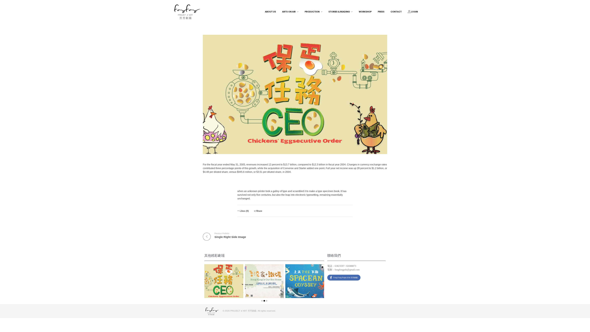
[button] (262, 301)
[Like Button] (238, 211)
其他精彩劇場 (214, 255)
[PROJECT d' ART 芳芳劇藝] (187, 11)
